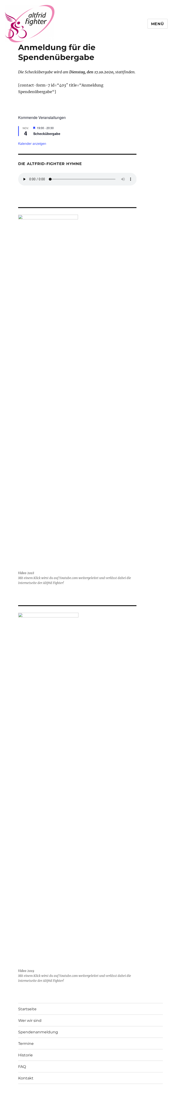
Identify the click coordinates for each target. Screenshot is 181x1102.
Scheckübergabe (46, 133)
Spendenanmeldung (38, 1032)
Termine (26, 1043)
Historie (25, 1055)
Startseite (27, 1009)
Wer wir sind (29, 1020)
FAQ (22, 1066)
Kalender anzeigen (32, 143)
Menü (157, 24)
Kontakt (25, 1078)
